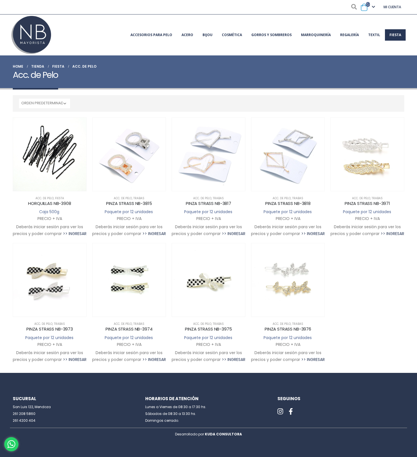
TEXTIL (374, 34)
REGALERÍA (349, 34)
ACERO (187, 34)
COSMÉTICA (232, 34)
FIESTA (395, 34)
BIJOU (207, 34)
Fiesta (59, 198)
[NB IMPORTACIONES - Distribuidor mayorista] (31, 35)
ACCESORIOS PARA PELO (151, 34)
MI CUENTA (392, 7)
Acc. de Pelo (44, 198)
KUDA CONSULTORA (223, 434)
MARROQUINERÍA (316, 34)
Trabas (138, 198)
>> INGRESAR (75, 233)
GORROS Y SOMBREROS (271, 34)
